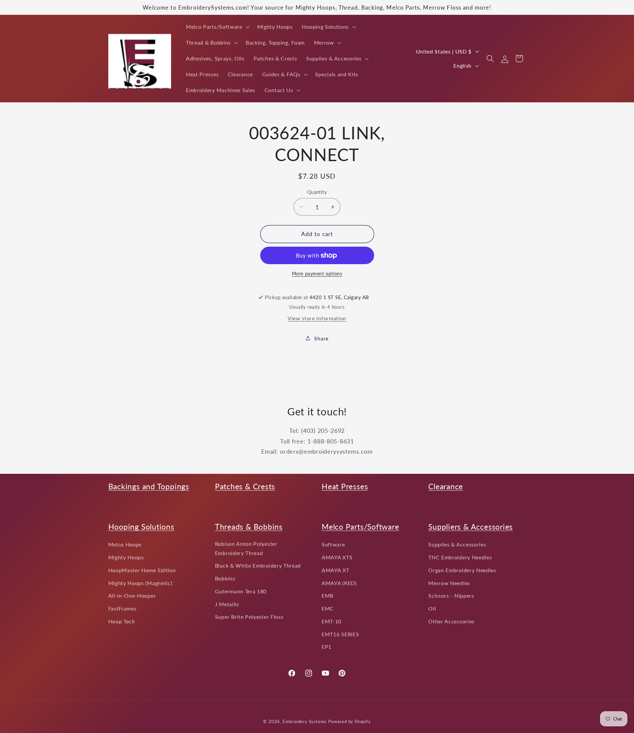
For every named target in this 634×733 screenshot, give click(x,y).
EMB (328, 595)
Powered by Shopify (349, 721)
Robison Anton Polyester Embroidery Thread (246, 548)
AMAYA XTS (337, 557)
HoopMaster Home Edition (142, 570)
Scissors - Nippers (451, 595)
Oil (432, 608)
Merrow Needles (449, 583)
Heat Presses (345, 486)
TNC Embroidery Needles (460, 557)
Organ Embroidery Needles (462, 570)
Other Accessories (451, 621)
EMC (328, 608)
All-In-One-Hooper (132, 595)
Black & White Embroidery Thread (258, 565)
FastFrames (122, 608)
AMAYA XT (335, 570)
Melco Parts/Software (360, 526)
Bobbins (225, 578)
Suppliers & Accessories (470, 526)
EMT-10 (331, 621)
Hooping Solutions (141, 526)
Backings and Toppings (148, 486)
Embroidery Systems (305, 721)
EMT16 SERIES (340, 634)
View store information (317, 318)
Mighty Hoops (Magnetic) (140, 583)
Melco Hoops (125, 544)
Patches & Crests (245, 486)
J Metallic (227, 604)
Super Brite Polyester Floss (249, 616)
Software (333, 544)
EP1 (327, 647)
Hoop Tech (121, 621)
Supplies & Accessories (457, 544)
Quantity (317, 192)
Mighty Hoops (126, 557)
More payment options (317, 273)
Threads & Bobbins (249, 526)
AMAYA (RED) (339, 583)
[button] (217, 27)
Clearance (445, 486)
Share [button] (321, 338)
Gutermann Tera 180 (240, 591)
